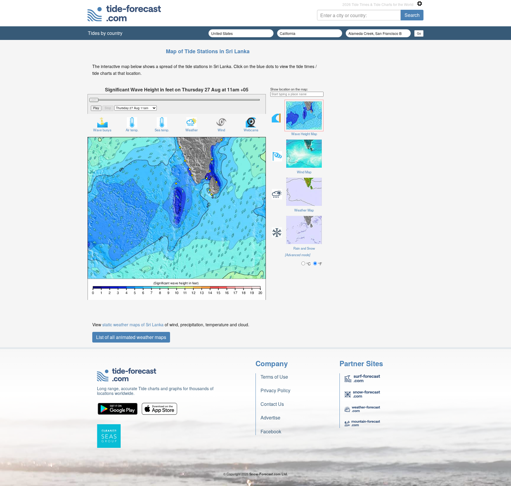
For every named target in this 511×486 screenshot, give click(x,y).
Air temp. (132, 129)
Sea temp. (162, 129)
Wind (221, 129)
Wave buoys (102, 129)
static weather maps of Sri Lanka (133, 324)
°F (319, 264)
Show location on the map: (289, 89)
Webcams (251, 129)
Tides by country (105, 33)
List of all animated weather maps (131, 337)
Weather (191, 129)
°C (308, 264)
